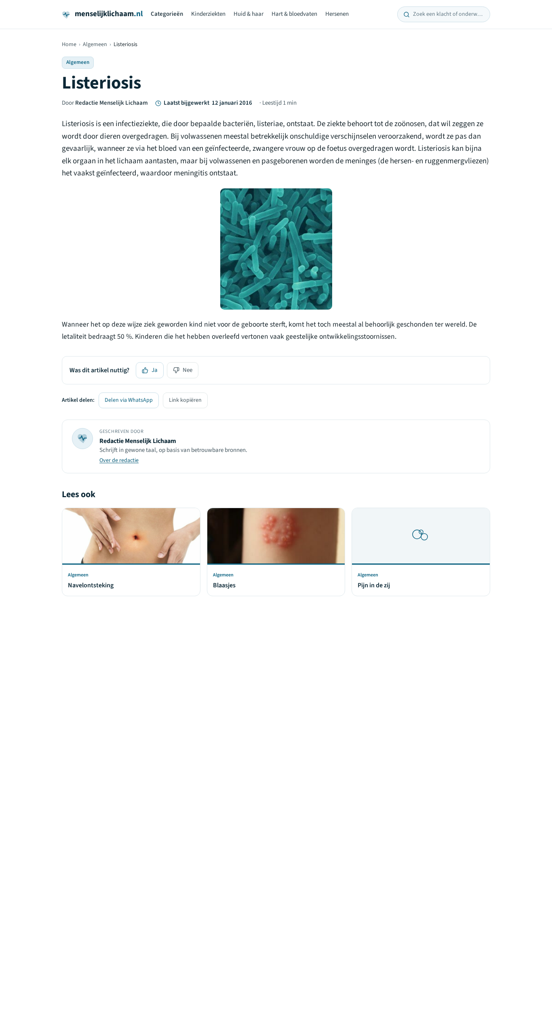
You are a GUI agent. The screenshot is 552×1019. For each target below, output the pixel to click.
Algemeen (95, 44)
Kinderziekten (208, 14)
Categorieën (167, 14)
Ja (155, 370)
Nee (187, 370)
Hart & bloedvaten (294, 14)
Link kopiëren (185, 400)
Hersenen (337, 14)
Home (69, 44)
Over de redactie (119, 460)
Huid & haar (248, 14)
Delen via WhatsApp (129, 400)
